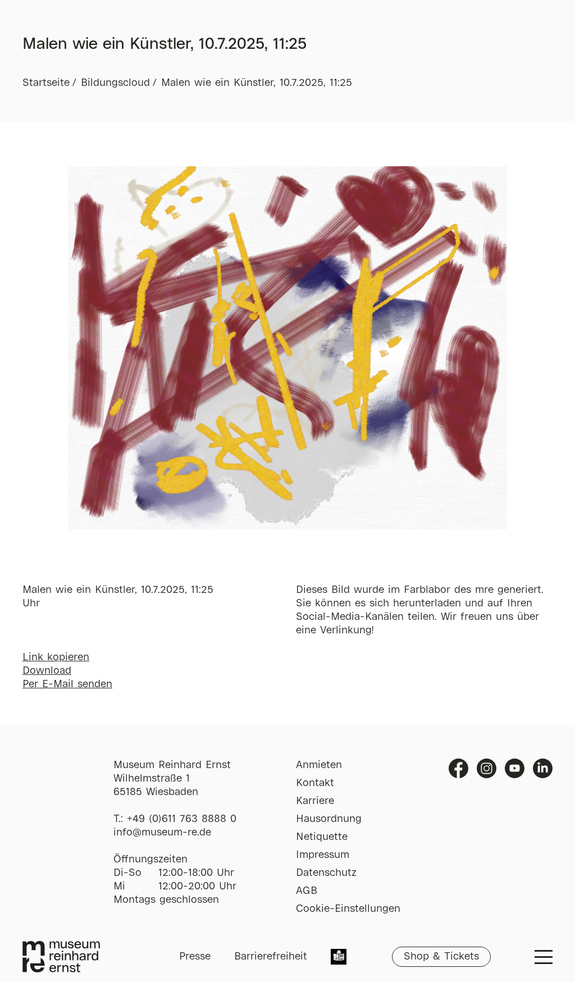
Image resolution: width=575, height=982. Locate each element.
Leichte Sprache (338, 958)
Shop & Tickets (441, 956)
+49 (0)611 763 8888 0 (181, 819)
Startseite (46, 83)
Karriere (315, 801)
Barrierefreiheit (270, 956)
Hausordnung (329, 819)
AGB (306, 891)
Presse (195, 956)
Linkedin (543, 768)
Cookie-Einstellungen (348, 909)
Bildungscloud (115, 83)
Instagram (486, 768)
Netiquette (322, 837)
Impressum (322, 855)
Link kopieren (55, 657)
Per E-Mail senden (67, 684)
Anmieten (319, 765)
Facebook (458, 768)
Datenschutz (326, 873)
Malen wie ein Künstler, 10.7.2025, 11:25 (256, 83)
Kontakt (315, 783)
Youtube (514, 768)
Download (46, 670)
